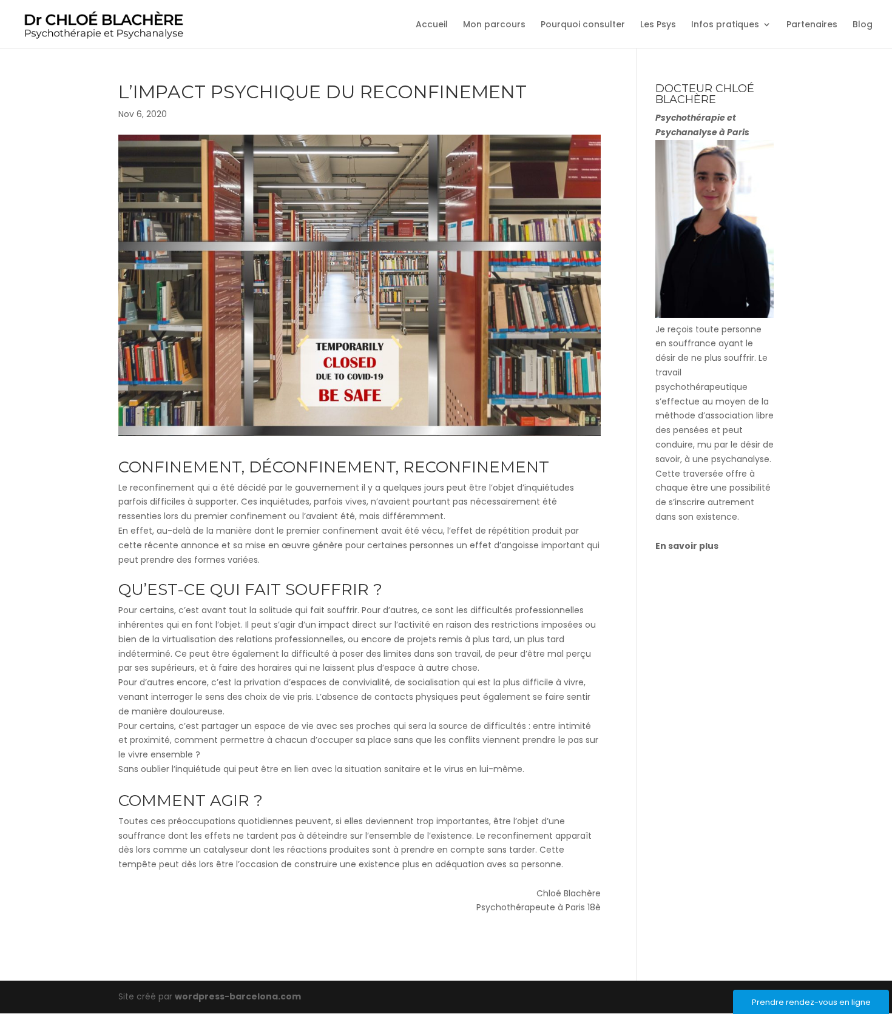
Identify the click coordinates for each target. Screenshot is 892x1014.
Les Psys (658, 25)
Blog (863, 25)
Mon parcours (494, 25)
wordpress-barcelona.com (238, 996)
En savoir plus (686, 546)
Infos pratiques (725, 25)
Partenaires (811, 25)
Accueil (432, 25)
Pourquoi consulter (583, 25)
